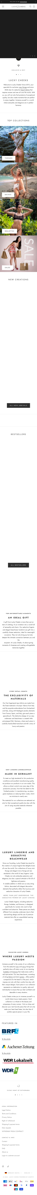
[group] (18, 34)
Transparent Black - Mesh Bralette (9, 492)
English (27, 1173)
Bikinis (8, 195)
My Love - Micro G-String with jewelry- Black (9, 462)
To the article (6, 1039)
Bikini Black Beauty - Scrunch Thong (9, 552)
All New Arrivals (18, 405)
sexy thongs (23, 87)
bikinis (10, 977)
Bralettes (9, 231)
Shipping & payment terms (10, 1124)
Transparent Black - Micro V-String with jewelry (27, 462)
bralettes (6, 972)
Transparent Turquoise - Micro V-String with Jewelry (27, 336)
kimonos (15, 972)
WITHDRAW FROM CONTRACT (12, 1131)
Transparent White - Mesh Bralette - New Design (27, 394)
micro (24, 967)
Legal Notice (6, 1110)
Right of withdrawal (8, 1121)
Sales (7, 268)
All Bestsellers (18, 565)
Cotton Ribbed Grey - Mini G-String (27, 364)
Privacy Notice (7, 1117)
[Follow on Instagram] (3, 1166)
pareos (22, 977)
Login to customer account (11, 1155)
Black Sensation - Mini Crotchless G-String (27, 553)
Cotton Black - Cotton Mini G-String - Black (10, 394)
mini (17, 967)
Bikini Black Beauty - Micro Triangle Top (27, 522)
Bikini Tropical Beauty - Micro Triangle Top (10, 336)
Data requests (6, 1128)
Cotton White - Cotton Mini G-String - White (9, 365)
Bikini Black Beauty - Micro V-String (9, 522)
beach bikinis (25, 90)
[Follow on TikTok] (8, 1166)
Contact (4, 1141)
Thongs (9, 158)
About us (5, 1152)
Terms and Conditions (9, 1113)
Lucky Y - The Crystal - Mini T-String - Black (27, 307)
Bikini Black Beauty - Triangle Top (27, 492)
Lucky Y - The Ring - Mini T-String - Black (9, 306)
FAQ (3, 1148)
